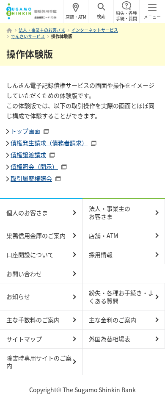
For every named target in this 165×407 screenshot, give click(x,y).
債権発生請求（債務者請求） (49, 142)
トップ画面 (25, 131)
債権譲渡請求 (28, 154)
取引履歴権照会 (31, 178)
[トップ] (9, 30)
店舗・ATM (76, 17)
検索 (101, 16)
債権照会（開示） (34, 166)
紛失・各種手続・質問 (126, 16)
